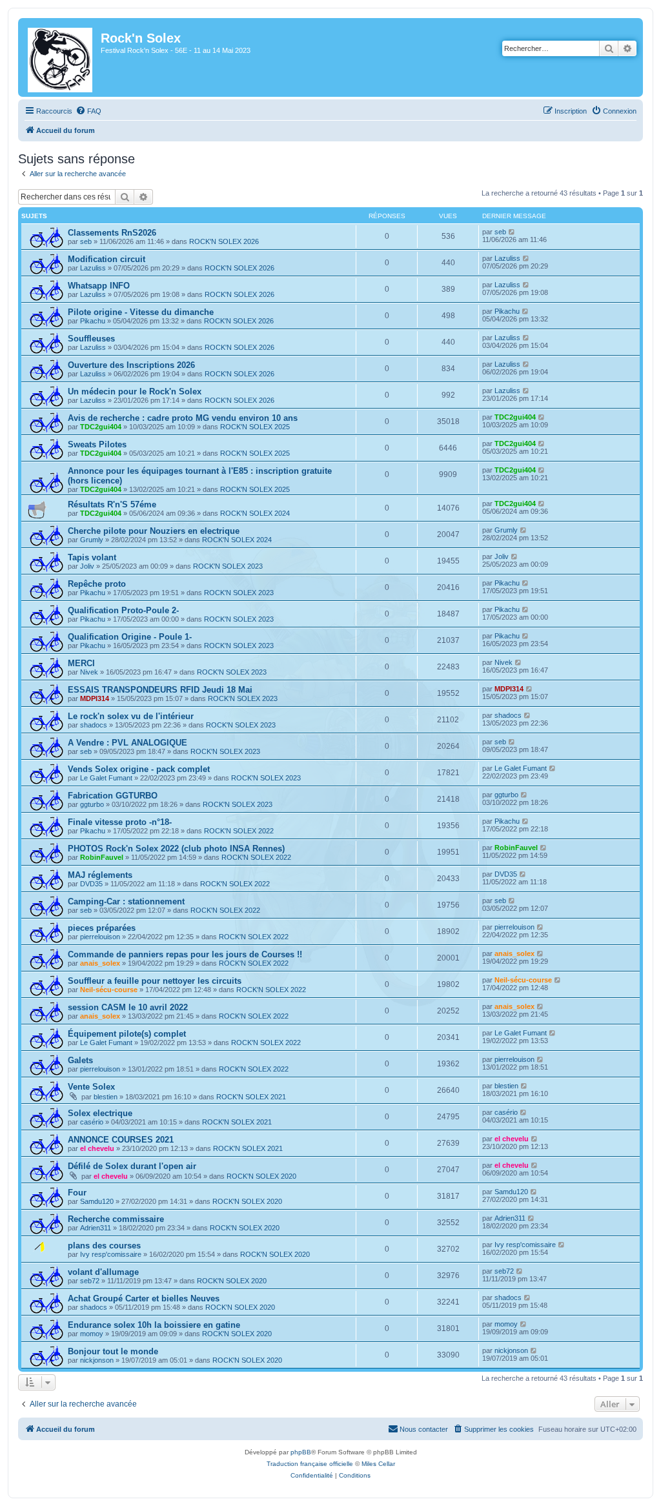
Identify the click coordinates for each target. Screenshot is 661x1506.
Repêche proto (97, 584)
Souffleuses (91, 338)
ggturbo (92, 804)
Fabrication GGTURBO (113, 795)
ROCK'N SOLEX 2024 (255, 513)
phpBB (300, 1452)
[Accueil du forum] (61, 57)
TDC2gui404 (100, 427)
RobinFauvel (101, 857)
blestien (105, 1097)
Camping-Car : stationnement (126, 901)
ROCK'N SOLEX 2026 (224, 241)
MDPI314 (94, 698)
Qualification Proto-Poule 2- (123, 610)
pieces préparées (102, 928)
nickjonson (97, 1360)
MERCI (81, 663)
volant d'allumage (103, 1272)
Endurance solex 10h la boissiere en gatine (154, 1325)
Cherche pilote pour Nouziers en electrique (153, 531)
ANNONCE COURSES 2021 (121, 1140)
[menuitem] (88, 111)
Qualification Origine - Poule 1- (130, 637)
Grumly (91, 540)
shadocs (93, 725)
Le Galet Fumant (106, 778)
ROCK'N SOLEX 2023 (228, 566)
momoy (91, 1334)
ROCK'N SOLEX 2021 (251, 1097)
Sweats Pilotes (97, 444)
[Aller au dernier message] (512, 232)
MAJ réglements (100, 875)
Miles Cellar (378, 1463)
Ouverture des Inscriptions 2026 (131, 365)
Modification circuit (106, 259)
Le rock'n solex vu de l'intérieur (131, 716)
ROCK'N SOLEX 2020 (261, 1176)
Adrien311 (95, 1228)
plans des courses (104, 1245)
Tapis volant (92, 557)
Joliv (87, 566)
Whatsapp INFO (99, 285)
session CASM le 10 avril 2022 (128, 1007)
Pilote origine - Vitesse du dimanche (141, 312)
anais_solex (100, 963)
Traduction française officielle (310, 1463)
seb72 (89, 1281)
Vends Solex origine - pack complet (139, 769)
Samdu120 (97, 1201)
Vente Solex (91, 1087)
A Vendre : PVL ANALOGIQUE (127, 743)
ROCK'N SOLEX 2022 (239, 831)
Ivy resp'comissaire (110, 1254)
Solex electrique (100, 1113)
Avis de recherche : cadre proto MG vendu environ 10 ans (183, 418)
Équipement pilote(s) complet (127, 1034)
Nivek (89, 672)
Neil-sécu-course (108, 989)
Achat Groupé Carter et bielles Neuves (143, 1298)
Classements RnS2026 (112, 233)
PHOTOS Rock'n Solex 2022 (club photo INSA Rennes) (176, 848)
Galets (80, 1060)
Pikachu (92, 321)
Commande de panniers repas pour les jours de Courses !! (185, 954)
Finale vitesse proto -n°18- (120, 822)
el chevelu (97, 1148)
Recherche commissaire (116, 1219)
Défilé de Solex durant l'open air (132, 1166)
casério (91, 1122)
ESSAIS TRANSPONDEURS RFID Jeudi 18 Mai (160, 690)
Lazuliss (93, 268)
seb (86, 241)
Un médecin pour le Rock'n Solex (134, 391)
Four (77, 1192)
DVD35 (91, 884)
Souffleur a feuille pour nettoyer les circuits (154, 981)
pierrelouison (100, 937)
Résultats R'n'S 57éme (112, 504)
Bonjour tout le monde (113, 1351)
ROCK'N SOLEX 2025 (255, 427)
